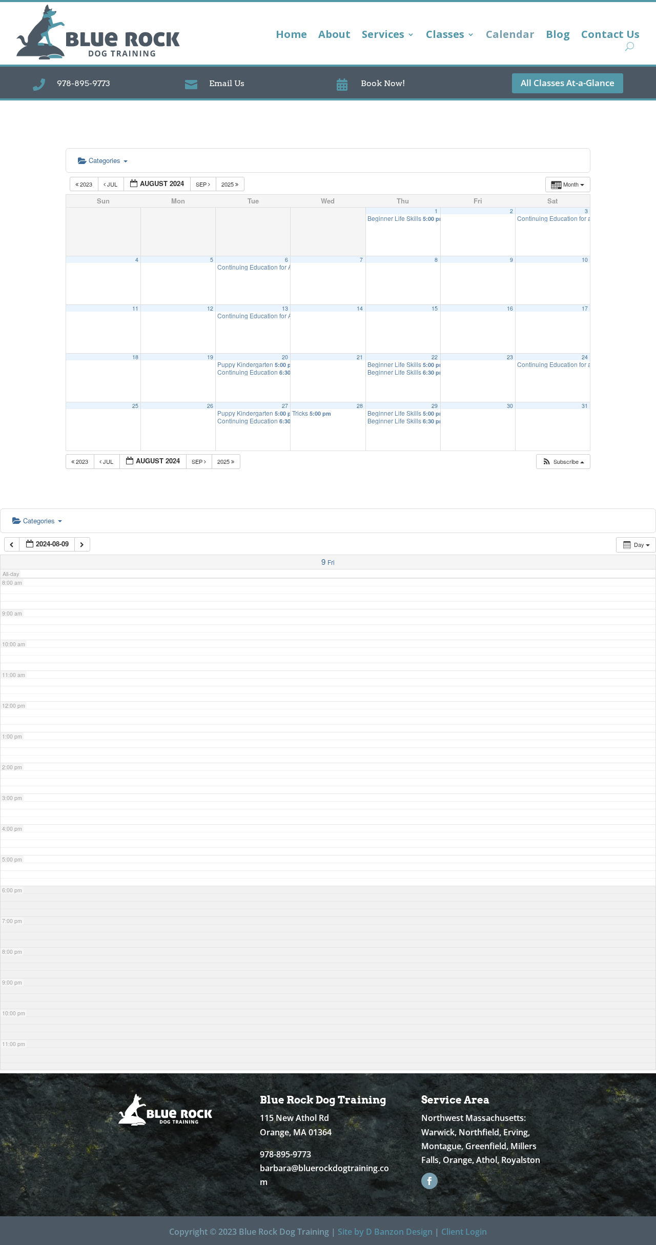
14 (360, 308)
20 (285, 357)
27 (285, 406)
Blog (558, 36)
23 (510, 357)
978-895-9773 (83, 83)
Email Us (226, 83)
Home (291, 36)
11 (135, 308)
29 (435, 406)
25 (135, 406)
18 (135, 357)
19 (210, 357)
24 (585, 357)
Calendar (510, 36)
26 (210, 406)
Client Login (464, 1231)
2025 (228, 184)
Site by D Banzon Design (385, 1231)
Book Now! (383, 83)
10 (585, 259)
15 (435, 308)
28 (360, 406)
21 (360, 357)
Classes (445, 36)
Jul (112, 184)
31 (585, 406)
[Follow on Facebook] (429, 1181)
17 (585, 308)
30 (510, 406)
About (334, 36)
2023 (86, 184)
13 (285, 308)
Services (383, 36)
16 (510, 308)
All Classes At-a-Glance (567, 83)
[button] (563, 461)
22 (435, 357)
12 (210, 308)
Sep (202, 184)
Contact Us (610, 36)
